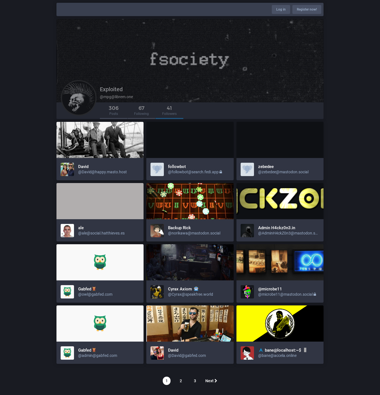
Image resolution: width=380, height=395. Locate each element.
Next (209, 381)
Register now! (307, 9)
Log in (281, 9)
